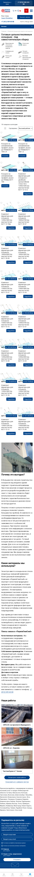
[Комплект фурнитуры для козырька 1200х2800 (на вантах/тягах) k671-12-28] (8, 354)
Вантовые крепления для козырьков (26, 57)
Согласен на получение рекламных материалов (14, 845)
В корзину (5, 155)
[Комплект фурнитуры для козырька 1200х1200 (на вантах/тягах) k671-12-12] (8, 422)
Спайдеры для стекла (9, 52)
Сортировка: (13, 128)
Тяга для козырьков (25, 52)
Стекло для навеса (25, 44)
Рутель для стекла (8, 56)
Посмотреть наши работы (17, 777)
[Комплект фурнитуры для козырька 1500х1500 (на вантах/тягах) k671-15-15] (8, 320)
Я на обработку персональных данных (14, 843)
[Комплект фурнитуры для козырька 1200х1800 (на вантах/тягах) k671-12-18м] (8, 217)
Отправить (17, 859)
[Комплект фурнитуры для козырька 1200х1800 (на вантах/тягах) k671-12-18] (8, 388)
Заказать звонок (25, 17)
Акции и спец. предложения (12, 854)
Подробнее (28, 194)
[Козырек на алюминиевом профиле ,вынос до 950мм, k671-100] (8, 175)
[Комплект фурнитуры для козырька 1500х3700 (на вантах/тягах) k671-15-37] (8, 286)
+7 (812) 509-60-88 (24, 3)
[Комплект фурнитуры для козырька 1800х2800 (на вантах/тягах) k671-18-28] (8, 251)
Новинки (6, 849)
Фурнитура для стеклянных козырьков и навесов (9, 46)
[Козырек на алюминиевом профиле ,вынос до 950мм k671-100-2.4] (8, 145)
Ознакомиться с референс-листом (17, 782)
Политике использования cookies (14, 871)
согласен (6, 843)
